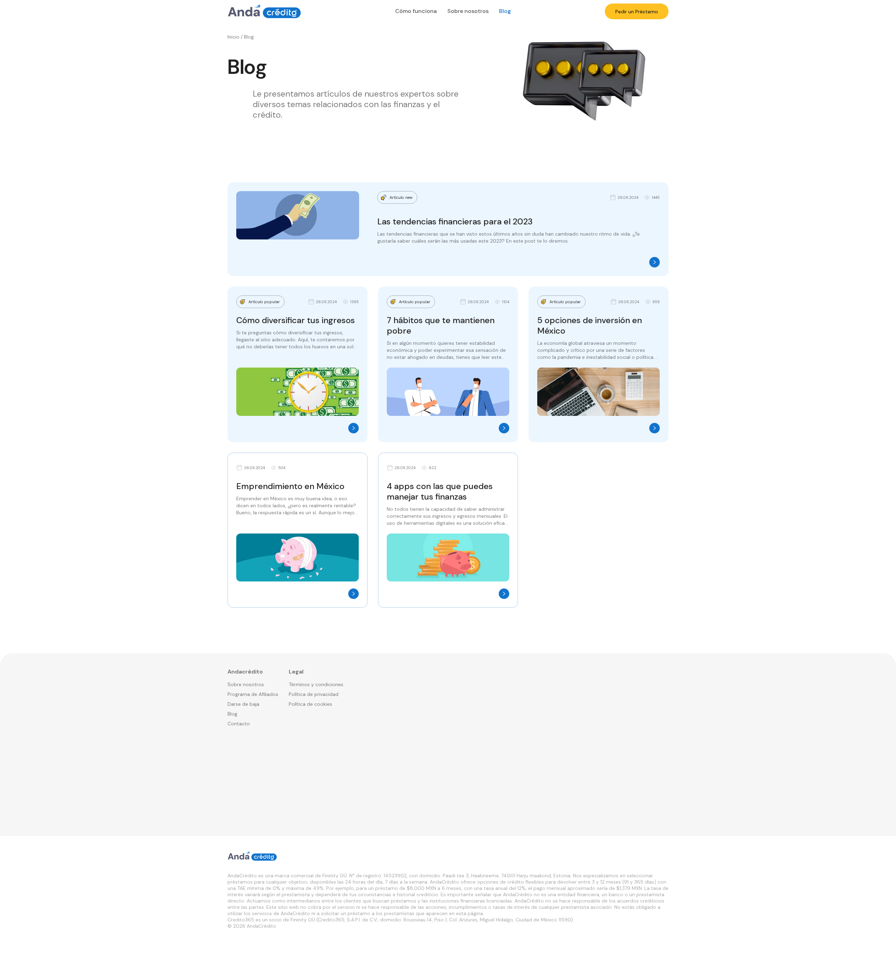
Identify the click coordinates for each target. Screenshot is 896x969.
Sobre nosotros (468, 11)
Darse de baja (243, 704)
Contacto (238, 723)
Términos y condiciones (316, 684)
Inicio (233, 37)
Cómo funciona (416, 11)
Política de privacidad (313, 694)
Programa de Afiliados (252, 694)
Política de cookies (310, 704)
